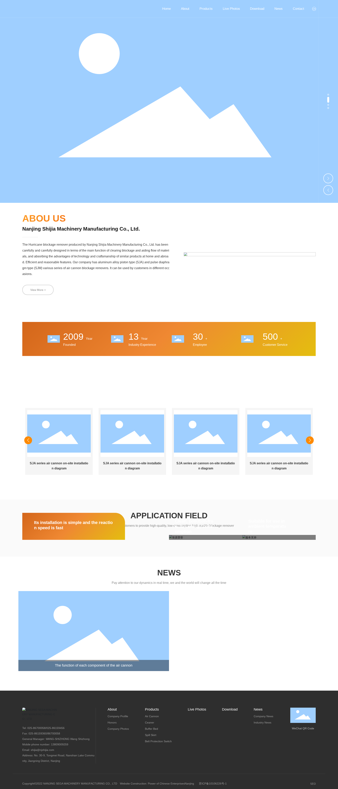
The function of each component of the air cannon (93, 665)
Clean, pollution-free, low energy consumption (194, 526)
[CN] (314, 8)
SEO (313, 783)
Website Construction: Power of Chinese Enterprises (152, 783)
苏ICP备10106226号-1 (213, 783)
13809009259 (59, 744)
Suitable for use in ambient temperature (267, 526)
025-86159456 (55, 728)
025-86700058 (36, 728)
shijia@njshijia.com (42, 749)
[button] (328, 95)
